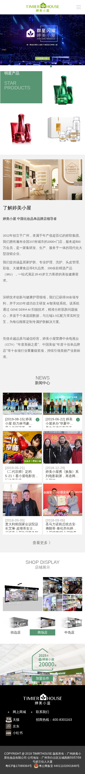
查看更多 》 (42, 543)
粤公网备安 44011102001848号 (59, 766)
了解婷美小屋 (17, 207)
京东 (16, 726)
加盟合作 (42, 678)
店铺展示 (42, 567)
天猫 (16, 720)
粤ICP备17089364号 (18, 766)
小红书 (18, 733)
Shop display (43, 562)
